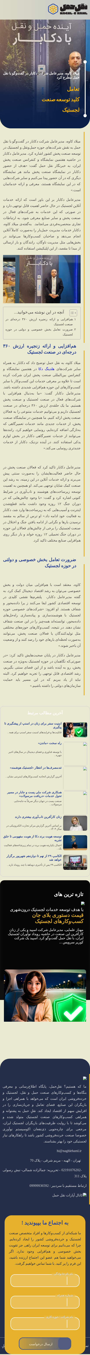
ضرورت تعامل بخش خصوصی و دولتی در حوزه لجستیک (39, 332)
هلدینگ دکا (46, 369)
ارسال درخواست (40, 1344)
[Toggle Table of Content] (71, 313)
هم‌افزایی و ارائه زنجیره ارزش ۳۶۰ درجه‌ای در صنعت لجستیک (39, 321)
